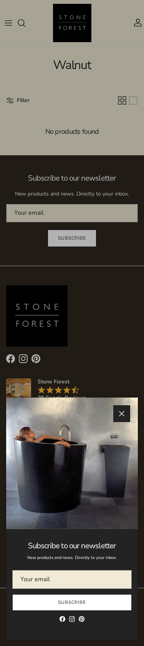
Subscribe (72, 602)
